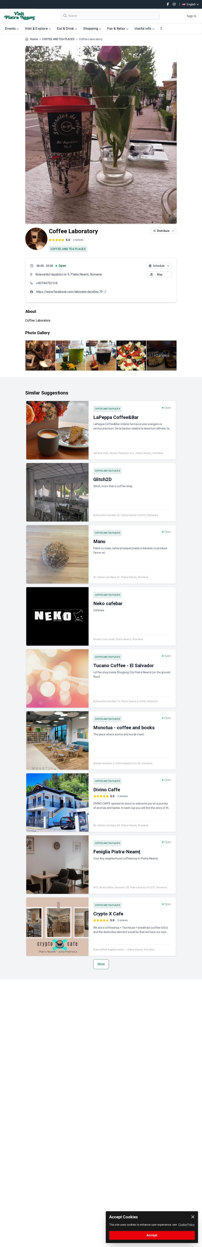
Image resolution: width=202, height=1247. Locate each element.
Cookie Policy (186, 1224)
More (101, 964)
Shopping (91, 28)
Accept (152, 1235)
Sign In (191, 16)
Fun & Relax (116, 28)
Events (11, 28)
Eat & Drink (66, 28)
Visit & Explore (37, 28)
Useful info (143, 28)
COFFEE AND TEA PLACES (58, 39)
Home (34, 39)
